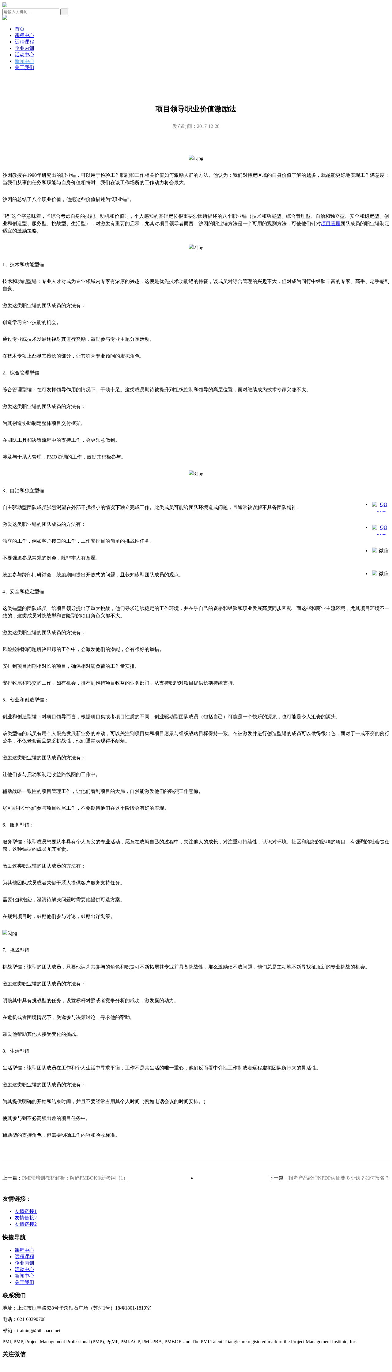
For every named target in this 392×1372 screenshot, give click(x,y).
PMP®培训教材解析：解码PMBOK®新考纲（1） (75, 1178)
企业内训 (24, 48)
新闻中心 (24, 61)
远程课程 (24, 41)
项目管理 (331, 223)
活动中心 (24, 54)
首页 (19, 29)
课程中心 (24, 35)
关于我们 (24, 67)
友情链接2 (26, 1217)
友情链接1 (26, 1211)
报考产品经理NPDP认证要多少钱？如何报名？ (339, 1178)
